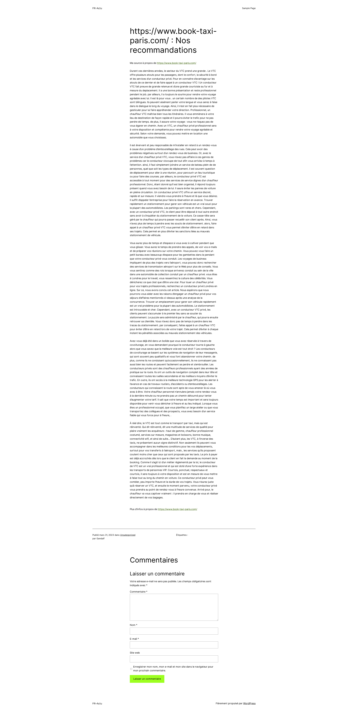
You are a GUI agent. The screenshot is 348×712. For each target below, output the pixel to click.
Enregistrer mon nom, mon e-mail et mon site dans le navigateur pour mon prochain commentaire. (173, 668)
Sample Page (249, 8)
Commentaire (138, 591)
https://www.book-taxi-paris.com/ (176, 63)
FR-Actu (97, 8)
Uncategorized (127, 535)
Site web (135, 652)
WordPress (249, 703)
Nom (133, 625)
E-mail (134, 638)
